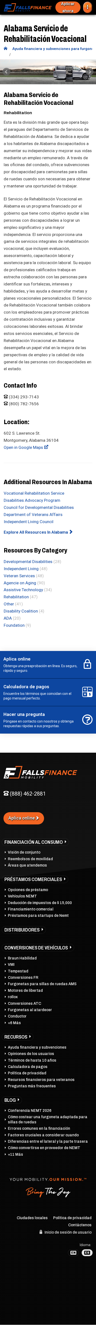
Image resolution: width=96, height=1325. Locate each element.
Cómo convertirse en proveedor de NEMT (44, 1147)
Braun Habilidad (22, 958)
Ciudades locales (32, 1217)
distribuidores (22, 929)
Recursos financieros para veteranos (41, 1079)
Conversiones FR (23, 977)
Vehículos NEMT (22, 896)
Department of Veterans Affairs (33, 514)
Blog (10, 1100)
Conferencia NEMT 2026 (29, 1110)
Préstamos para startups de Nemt (38, 915)
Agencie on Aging (20, 582)
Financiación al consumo (33, 842)
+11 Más (15, 1154)
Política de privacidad (27, 1073)
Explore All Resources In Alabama (36, 532)
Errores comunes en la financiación (39, 1128)
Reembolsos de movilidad (30, 859)
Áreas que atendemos (27, 865)
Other (9, 603)
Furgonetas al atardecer (30, 1009)
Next (90, 72)
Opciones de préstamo (28, 889)
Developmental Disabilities (28, 561)
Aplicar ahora (68, 7)
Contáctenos (80, 1225)
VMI (11, 964)
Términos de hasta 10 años (32, 1060)
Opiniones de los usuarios (31, 1053)
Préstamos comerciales (33, 879)
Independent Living (21, 568)
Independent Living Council (28, 521)
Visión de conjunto (24, 852)
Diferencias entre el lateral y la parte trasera (48, 1141)
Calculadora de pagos (28, 1066)
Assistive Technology (23, 589)
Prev (6, 72)
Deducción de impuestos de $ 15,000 (40, 902)
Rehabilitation (16, 596)
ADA (8, 618)
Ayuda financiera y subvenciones (37, 1047)
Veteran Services (19, 575)
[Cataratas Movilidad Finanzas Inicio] (5, 49)
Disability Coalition (21, 611)
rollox (13, 996)
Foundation (14, 625)
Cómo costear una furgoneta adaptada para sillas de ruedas (47, 1119)
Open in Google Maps (24, 447)
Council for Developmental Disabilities (39, 507)
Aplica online (21, 818)
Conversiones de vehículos (36, 947)
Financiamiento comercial (30, 909)
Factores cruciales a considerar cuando (43, 1135)
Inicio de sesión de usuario (68, 1232)
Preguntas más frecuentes (32, 1086)
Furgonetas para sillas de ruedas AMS (42, 983)
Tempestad (18, 971)
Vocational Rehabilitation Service (34, 493)
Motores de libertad (25, 990)
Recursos (15, 1037)
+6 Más (14, 1022)
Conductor (17, 1016)
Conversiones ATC (24, 1003)
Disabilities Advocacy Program (32, 500)
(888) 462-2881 (27, 794)
